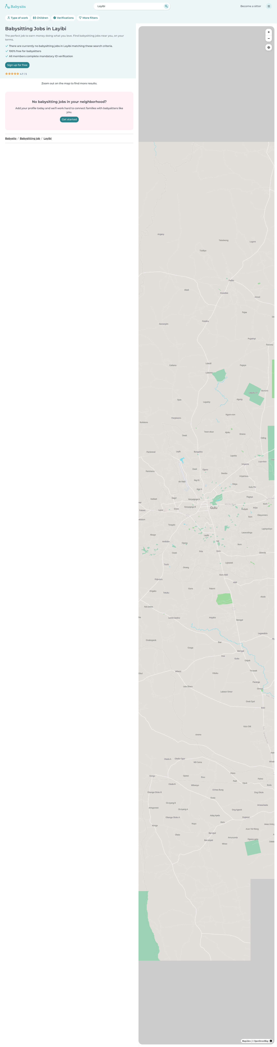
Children (42, 17)
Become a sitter (250, 6)
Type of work (19, 17)
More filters (90, 17)
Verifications (65, 17)
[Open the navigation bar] (269, 6)
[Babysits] (15, 6)
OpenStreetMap (261, 1040)
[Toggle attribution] (271, 1041)
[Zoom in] (268, 32)
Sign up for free (17, 65)
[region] (206, 535)
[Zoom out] (268, 38)
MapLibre (246, 1040)
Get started (69, 119)
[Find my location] (268, 47)
